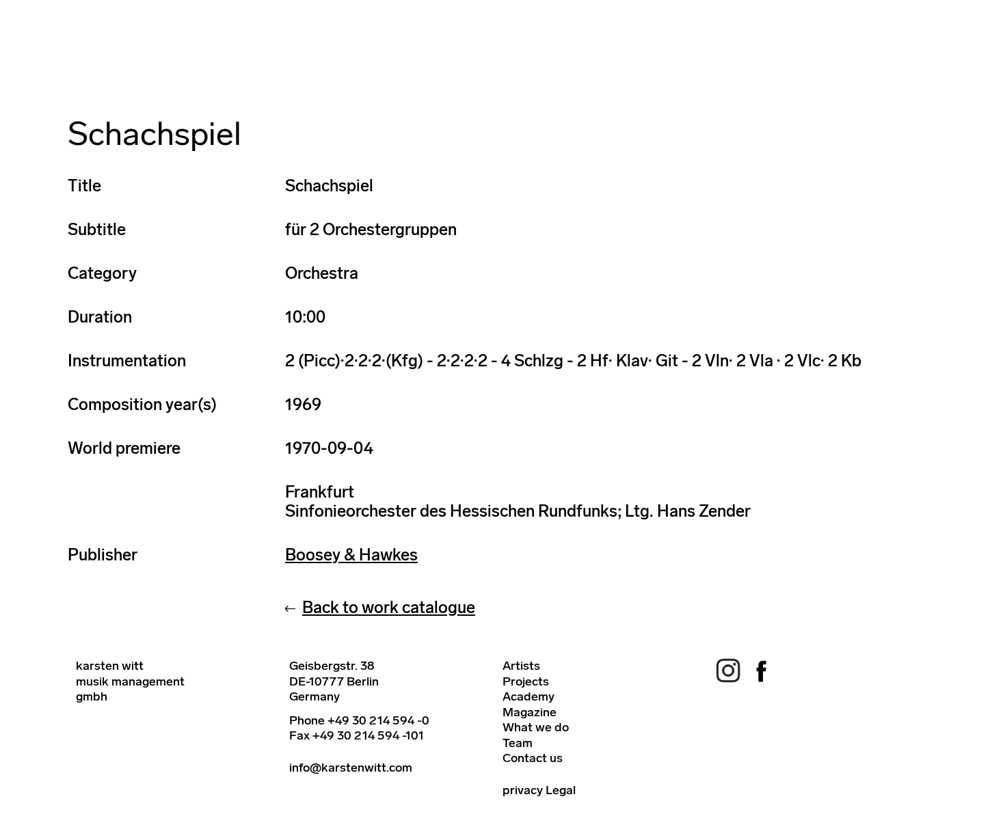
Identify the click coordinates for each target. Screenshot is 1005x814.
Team (517, 742)
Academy (528, 696)
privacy (522, 790)
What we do (535, 727)
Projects (525, 681)
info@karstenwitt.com (350, 767)
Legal (561, 790)
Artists (521, 665)
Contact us (532, 757)
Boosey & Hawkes (351, 555)
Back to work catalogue (388, 607)
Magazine (529, 712)
